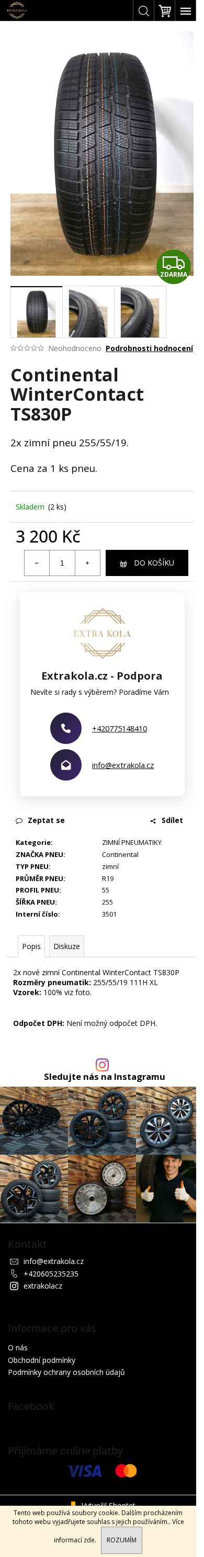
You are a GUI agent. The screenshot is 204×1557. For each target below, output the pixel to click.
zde (89, 1540)
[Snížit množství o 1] (37, 563)
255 (107, 902)
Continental (120, 854)
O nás (18, 1347)
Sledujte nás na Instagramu (104, 1077)
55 (105, 890)
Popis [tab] (31, 946)
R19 (108, 878)
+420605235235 (51, 1274)
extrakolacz (43, 1286)
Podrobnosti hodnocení (149, 348)
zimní (110, 866)
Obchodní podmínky (41, 1360)
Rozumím (122, 1540)
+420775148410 (119, 728)
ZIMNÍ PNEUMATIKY (132, 842)
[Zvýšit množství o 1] (87, 563)
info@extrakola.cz (123, 765)
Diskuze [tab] (66, 946)
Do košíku (154, 563)
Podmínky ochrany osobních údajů (66, 1372)
